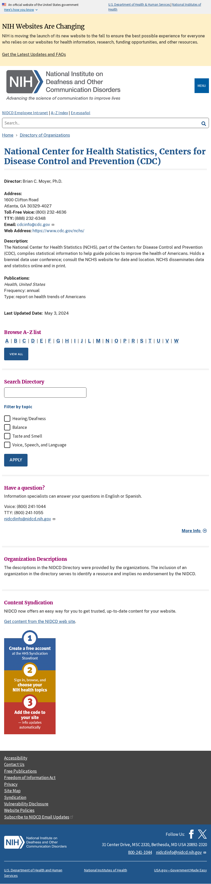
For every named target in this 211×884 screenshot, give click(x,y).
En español (80, 112)
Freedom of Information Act (30, 777)
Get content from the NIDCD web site (39, 621)
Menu (202, 85)
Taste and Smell (27, 436)
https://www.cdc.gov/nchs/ (58, 230)
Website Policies (19, 810)
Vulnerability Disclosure (26, 804)
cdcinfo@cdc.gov (33, 224)
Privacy (10, 784)
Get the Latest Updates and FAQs (34, 54)
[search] (203, 123)
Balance (19, 427)
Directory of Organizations (45, 135)
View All (16, 354)
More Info (191, 530)
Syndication (15, 797)
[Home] (99, 85)
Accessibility (15, 758)
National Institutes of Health (105, 870)
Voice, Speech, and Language (39, 445)
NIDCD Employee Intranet (25, 112)
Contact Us (14, 764)
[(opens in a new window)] (202, 834)
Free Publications (20, 771)
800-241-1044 (140, 852)
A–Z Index (59, 112)
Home (7, 135)
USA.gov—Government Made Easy (180, 870)
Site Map (12, 791)
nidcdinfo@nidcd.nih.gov (27, 518)
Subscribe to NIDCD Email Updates (36, 817)
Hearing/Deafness (29, 418)
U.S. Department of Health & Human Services (139, 4)
